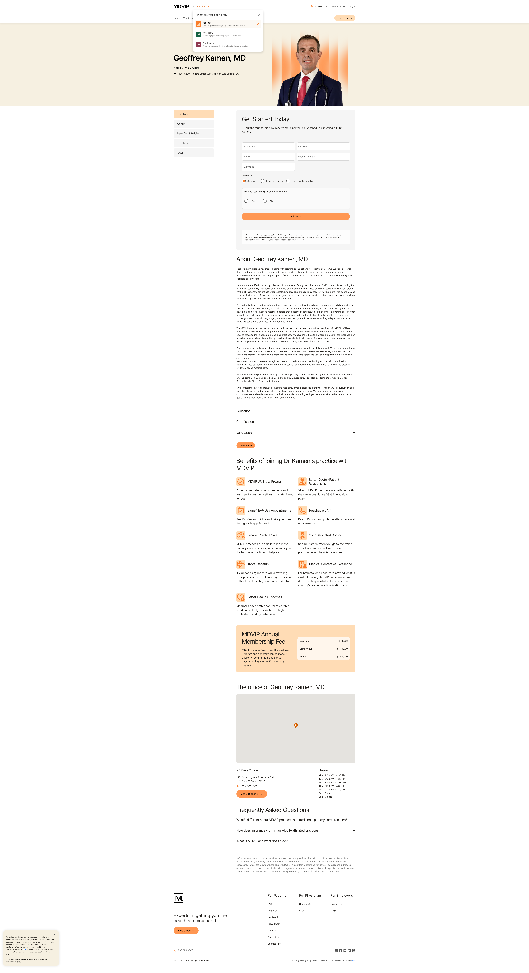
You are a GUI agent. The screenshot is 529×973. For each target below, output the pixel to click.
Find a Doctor (345, 18)
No (271, 201)
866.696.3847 (322, 6)
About (181, 124)
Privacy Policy (15, 962)
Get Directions (249, 793)
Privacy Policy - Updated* (305, 960)
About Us (272, 910)
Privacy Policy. (325, 237)
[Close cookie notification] (54, 934)
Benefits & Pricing (188, 133)
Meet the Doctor (274, 181)
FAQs (180, 152)
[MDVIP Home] (183, 6)
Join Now (183, 114)
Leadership (273, 917)
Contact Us (273, 937)
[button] (296, 725)
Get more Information (303, 181)
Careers (272, 930)
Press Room (274, 923)
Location (182, 143)
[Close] (258, 15)
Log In (352, 6)
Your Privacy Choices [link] (340, 960)
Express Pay (274, 943)
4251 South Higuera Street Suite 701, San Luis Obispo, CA (209, 73)
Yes (253, 201)
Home (177, 18)
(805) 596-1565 (249, 786)
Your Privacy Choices (14, 949)
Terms (324, 960)
